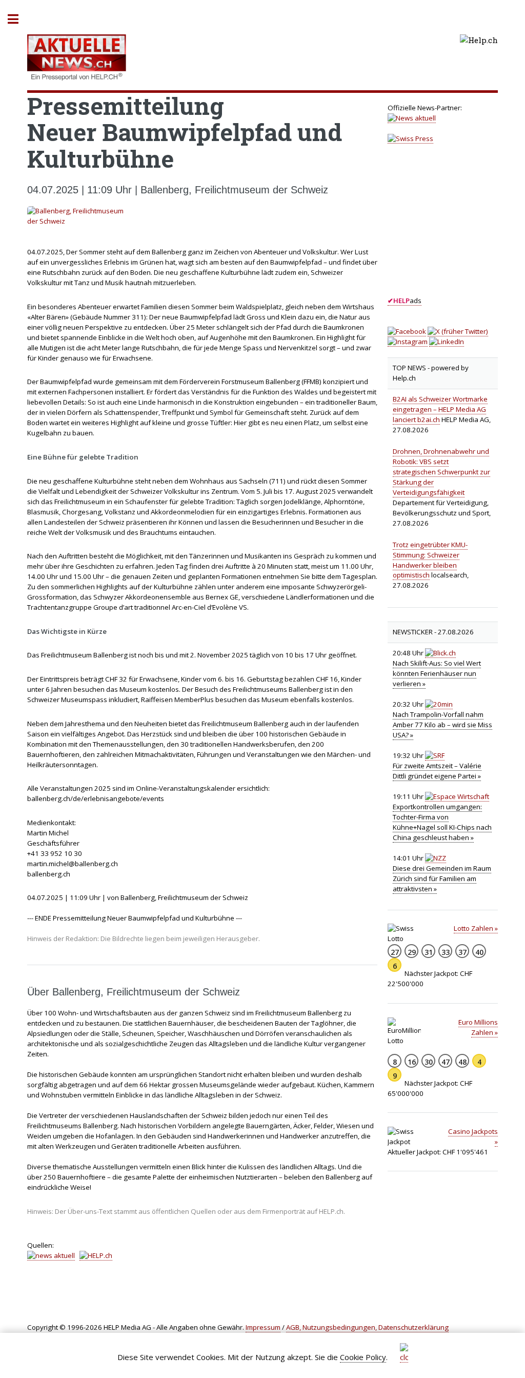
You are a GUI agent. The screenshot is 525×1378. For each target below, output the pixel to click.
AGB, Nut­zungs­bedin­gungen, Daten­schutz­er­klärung (367, 1327)
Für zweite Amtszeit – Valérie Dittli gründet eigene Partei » (437, 771)
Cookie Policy (363, 1357)
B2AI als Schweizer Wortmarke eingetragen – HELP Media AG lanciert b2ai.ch (440, 409)
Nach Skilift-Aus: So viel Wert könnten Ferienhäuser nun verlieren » (437, 673)
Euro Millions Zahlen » (478, 1027)
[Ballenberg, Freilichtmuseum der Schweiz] (202, 216)
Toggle (18, 19)
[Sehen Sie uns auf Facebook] (407, 331)
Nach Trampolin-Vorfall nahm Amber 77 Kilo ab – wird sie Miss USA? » (442, 725)
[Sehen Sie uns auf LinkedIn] (446, 342)
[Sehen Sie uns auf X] (458, 331)
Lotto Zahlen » (476, 928)
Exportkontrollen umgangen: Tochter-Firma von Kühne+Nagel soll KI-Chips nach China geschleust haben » (442, 822)
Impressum (263, 1327)
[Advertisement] (456, 229)
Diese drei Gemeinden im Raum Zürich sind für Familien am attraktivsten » (442, 878)
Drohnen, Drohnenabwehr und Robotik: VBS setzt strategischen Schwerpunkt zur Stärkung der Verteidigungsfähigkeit (441, 472)
